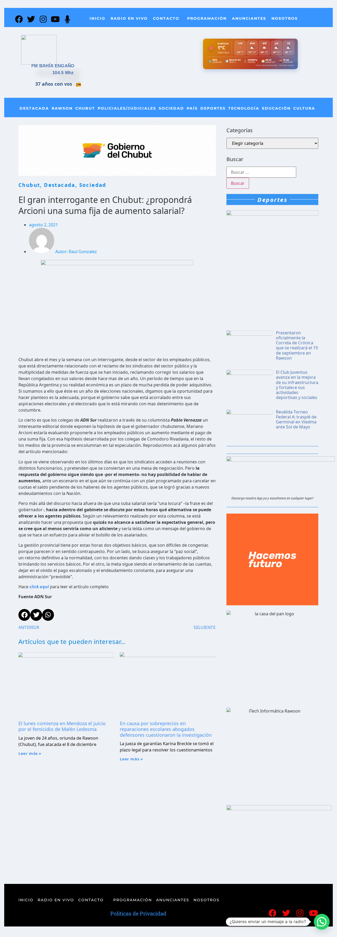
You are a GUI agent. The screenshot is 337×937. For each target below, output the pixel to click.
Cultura (304, 108)
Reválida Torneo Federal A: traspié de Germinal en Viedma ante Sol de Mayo (296, 419)
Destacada (34, 108)
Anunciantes (249, 18)
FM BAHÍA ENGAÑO (53, 65)
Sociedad (171, 108)
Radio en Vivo (129, 18)
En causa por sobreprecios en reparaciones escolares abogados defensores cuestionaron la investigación (166, 729)
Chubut (85, 108)
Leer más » (29, 753)
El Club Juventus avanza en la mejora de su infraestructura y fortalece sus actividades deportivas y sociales (297, 384)
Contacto (166, 18)
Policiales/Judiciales (127, 108)
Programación (207, 18)
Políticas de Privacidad (138, 913)
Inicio (97, 18)
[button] (322, 922)
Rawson (62, 108)
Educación (276, 108)
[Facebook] (19, 19)
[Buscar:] (261, 172)
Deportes (213, 108)
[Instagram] (43, 19)
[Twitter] (31, 19)
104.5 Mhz (63, 72)
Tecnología (243, 108)
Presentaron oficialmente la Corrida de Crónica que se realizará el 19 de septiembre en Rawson (297, 345)
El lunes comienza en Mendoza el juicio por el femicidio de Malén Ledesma (62, 726)
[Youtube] (55, 19)
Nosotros (284, 18)
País (192, 108)
